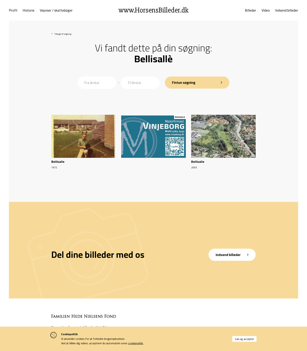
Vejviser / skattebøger (56, 10)
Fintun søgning (183, 82)
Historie (28, 10)
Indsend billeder (286, 10)
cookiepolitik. (135, 343)
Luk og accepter (244, 339)
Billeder (250, 10)
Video (266, 10)
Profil (13, 10)
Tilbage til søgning (62, 34)
